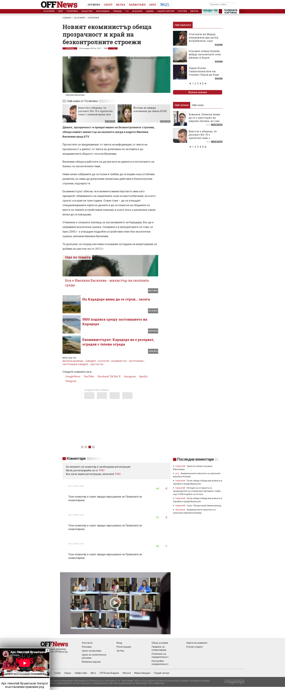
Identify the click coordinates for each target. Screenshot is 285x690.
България (49, 11)
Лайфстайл (137, 4)
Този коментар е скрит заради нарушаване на (96, 496)
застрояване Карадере (75, 364)
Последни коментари (195, 459)
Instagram (129, 376)
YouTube (88, 376)
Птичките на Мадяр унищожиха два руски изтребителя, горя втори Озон (203, 39)
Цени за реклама (91, 650)
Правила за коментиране (159, 648)
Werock (127, 673)
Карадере (91, 361)
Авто (152, 4)
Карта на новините (196, 642)
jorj (177, 473)
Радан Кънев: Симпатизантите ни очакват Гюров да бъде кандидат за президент (204, 72)
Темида (117, 11)
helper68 (180, 466)
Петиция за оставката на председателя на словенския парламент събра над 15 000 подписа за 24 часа (197, 491)
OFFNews (70, 48)
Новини (67, 17)
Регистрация (124, 646)
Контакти (87, 642)
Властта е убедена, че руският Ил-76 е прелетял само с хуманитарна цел (95, 111)
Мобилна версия (91, 661)
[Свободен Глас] (210, 12)
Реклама (87, 646)
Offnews (94, 4)
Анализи (137, 11)
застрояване (136, 361)
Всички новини (197, 92)
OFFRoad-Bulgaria (109, 673)
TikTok (114, 376)
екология (103, 361)
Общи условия (160, 642)
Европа (194, 11)
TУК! (102, 470)
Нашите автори (165, 11)
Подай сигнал (161, 673)
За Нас (120, 650)
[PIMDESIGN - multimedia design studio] (233, 682)
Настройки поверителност (160, 662)
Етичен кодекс (194, 646)
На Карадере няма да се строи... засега (116, 299)
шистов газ (97, 364)
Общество (87, 11)
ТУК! (118, 474)
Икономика (103, 11)
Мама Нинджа (142, 673)
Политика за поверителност (160, 655)
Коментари (76, 458)
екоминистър (119, 361)
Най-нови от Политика (82, 101)
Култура (182, 11)
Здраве (150, 11)
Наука (120, 4)
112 (127, 11)
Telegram (70, 381)
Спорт (108, 4)
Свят (60, 11)
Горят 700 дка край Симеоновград (204, 505)
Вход (119, 642)
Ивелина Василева (73, 361)
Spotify (143, 376)
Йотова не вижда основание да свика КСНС (150, 109)
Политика (72, 11)
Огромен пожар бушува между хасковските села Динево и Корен (205, 54)
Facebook (103, 376)
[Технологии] (164, 5)
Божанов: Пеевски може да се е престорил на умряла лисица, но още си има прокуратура (204, 119)
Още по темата (78, 257)
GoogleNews (72, 376)
